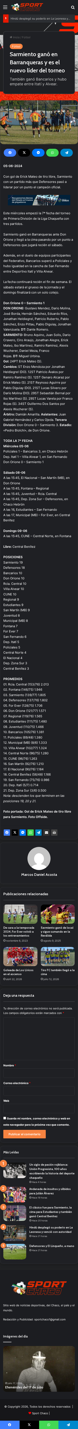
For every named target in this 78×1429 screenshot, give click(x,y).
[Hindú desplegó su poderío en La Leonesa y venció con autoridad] (14, 1233)
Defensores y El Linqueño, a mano (51, 1246)
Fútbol (26, 37)
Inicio (16, 37)
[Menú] (5, 8)
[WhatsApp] (52, 153)
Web (6, 1100)
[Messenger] (38, 153)
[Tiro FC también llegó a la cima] (58, 956)
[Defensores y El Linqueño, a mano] (14, 1251)
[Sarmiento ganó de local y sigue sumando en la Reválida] (58, 914)
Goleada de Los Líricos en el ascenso (18, 972)
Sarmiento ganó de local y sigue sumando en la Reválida (57, 931)
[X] (24, 153)
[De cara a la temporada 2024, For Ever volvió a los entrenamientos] (20, 914)
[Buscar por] (73, 8)
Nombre (9, 1065)
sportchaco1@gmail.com (50, 1319)
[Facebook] (10, 153)
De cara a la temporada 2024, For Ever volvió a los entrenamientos (18, 931)
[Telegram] (66, 153)
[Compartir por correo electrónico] (46, 832)
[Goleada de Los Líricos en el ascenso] (20, 956)
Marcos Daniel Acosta (39, 874)
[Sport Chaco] (27, 7)
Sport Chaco (40, 1413)
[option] (39, 1369)
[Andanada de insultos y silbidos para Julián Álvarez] (14, 1194)
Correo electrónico (17, 1083)
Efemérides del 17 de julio (24, 1387)
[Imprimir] (54, 832)
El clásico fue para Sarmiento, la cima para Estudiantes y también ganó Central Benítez (50, 1212)
